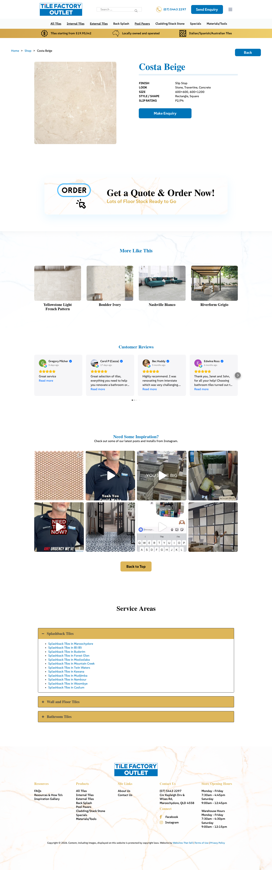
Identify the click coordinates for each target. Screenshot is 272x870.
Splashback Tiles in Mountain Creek (71, 663)
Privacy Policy (217, 842)
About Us (124, 791)
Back (248, 52)
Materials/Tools (217, 23)
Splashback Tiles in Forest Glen (68, 655)
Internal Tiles (75, 23)
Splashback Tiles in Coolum (66, 687)
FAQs (37, 791)
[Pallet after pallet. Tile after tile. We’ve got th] (59, 527)
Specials (195, 23)
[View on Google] (42, 363)
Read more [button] (46, 380)
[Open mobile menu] (230, 9)
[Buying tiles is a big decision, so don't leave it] (110, 475)
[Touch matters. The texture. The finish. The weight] (59, 475)
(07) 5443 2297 (175, 9)
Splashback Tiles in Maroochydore (70, 643)
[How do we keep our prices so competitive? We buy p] (162, 475)
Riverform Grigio (214, 304)
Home (15, 50)
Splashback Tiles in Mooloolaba (69, 659)
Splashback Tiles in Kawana (66, 671)
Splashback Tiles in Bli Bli (65, 647)
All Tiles (56, 23)
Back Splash (121, 23)
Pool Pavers (142, 23)
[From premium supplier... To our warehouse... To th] (110, 527)
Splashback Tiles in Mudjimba (67, 675)
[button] (34, 375)
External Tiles (99, 23)
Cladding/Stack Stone (169, 23)
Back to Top (136, 566)
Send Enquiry (207, 9)
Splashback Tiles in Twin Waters (69, 667)
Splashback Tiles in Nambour (67, 679)
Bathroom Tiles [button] (59, 716)
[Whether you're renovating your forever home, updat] (213, 475)
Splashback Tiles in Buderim (66, 651)
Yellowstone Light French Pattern (57, 306)
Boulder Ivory (110, 304)
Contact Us (125, 795)
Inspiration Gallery (47, 799)
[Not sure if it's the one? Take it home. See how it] (213, 527)
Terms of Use (202, 842)
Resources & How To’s (48, 795)
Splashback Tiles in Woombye (68, 683)
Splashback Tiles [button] (60, 633)
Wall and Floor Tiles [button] (63, 701)
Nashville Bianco (162, 304)
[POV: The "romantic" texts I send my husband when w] (162, 527)
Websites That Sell (183, 842)
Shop (28, 50)
